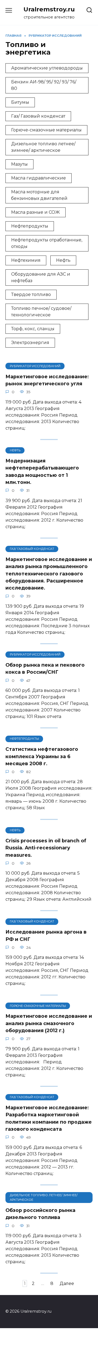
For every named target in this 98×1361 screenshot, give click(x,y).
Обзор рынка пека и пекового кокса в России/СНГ (45, 668)
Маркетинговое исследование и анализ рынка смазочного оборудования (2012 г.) (48, 1023)
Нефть (63, 260)
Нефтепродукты (29, 226)
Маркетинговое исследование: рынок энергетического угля (47, 379)
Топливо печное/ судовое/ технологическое (41, 311)
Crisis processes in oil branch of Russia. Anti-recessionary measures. (45, 847)
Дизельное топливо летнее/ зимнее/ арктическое (43, 147)
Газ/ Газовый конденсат (38, 116)
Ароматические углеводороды (47, 68)
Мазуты (19, 164)
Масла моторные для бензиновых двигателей (39, 195)
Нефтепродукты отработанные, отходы (46, 243)
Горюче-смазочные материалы (46, 130)
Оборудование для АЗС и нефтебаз (40, 277)
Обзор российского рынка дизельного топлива (40, 1213)
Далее (67, 1283)
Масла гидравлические (38, 178)
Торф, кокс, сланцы (32, 328)
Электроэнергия (30, 342)
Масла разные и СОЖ (35, 212)
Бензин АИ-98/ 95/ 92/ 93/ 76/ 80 (43, 85)
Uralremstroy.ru (49, 9)
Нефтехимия (26, 260)
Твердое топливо (31, 294)
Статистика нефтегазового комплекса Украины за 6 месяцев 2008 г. (41, 756)
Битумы (20, 102)
